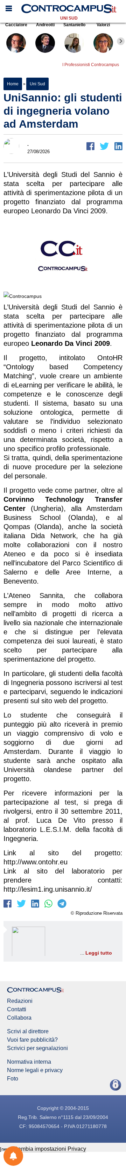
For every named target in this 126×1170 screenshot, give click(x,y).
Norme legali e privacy (35, 1070)
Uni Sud (69, 18)
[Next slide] (121, 41)
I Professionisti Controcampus (90, 64)
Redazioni (20, 1001)
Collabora (19, 1018)
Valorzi (103, 24)
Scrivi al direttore (28, 1031)
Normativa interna (29, 1062)
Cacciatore (16, 24)
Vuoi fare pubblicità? (32, 1040)
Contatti (16, 1009)
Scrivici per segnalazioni (37, 1048)
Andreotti (45, 24)
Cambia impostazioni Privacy (50, 1149)
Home (13, 83)
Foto (12, 1079)
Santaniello (74, 24)
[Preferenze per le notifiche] (13, 1156)
